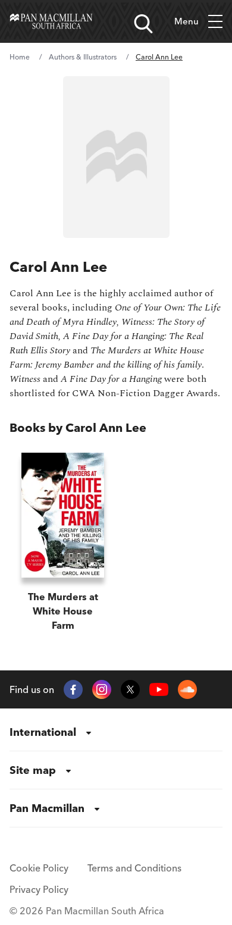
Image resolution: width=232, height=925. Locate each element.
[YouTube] (158, 690)
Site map (33, 770)
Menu (186, 21)
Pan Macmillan (47, 808)
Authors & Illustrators (83, 56)
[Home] (51, 21)
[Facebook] (73, 689)
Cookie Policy (39, 868)
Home (20, 56)
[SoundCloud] (187, 689)
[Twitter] (130, 689)
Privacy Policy (39, 889)
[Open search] (143, 23)
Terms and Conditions (134, 868)
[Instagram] (101, 689)
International (43, 732)
